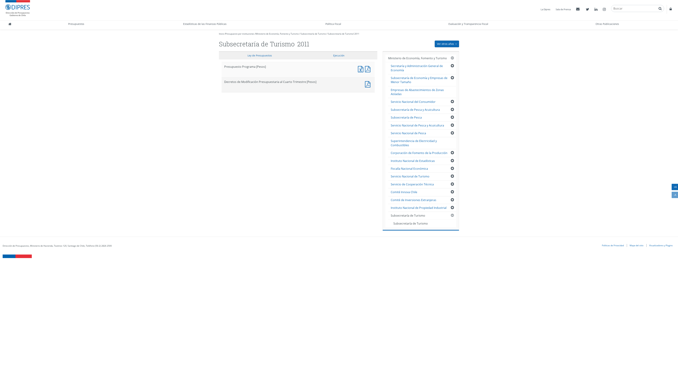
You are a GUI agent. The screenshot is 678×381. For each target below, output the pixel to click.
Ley (260, 55)
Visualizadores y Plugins (661, 245)
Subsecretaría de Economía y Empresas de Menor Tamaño (419, 80)
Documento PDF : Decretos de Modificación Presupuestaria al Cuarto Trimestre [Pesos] (368, 84)
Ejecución (338, 55)
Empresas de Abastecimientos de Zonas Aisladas (417, 92)
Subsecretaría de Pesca (406, 117)
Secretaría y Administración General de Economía (417, 68)
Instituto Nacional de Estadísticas (413, 161)
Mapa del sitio (636, 245)
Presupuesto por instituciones (239, 33)
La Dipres (545, 9)
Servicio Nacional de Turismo (410, 176)
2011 (356, 33)
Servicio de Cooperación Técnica (412, 184)
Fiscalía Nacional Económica (409, 169)
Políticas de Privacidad (613, 245)
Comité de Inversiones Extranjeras (413, 200)
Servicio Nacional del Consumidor (413, 102)
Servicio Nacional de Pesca (408, 133)
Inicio (221, 33)
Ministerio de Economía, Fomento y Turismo (277, 33)
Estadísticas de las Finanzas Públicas (205, 24)
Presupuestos (76, 24)
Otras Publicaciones (607, 24)
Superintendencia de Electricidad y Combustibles (414, 143)
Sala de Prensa (563, 9)
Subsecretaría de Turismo (313, 33)
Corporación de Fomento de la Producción (419, 153)
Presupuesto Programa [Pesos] (361, 69)
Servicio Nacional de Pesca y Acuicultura (417, 125)
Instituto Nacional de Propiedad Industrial (419, 208)
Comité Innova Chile (404, 192)
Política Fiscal (333, 24)
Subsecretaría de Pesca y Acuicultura (415, 110)
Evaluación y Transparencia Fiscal (468, 24)
